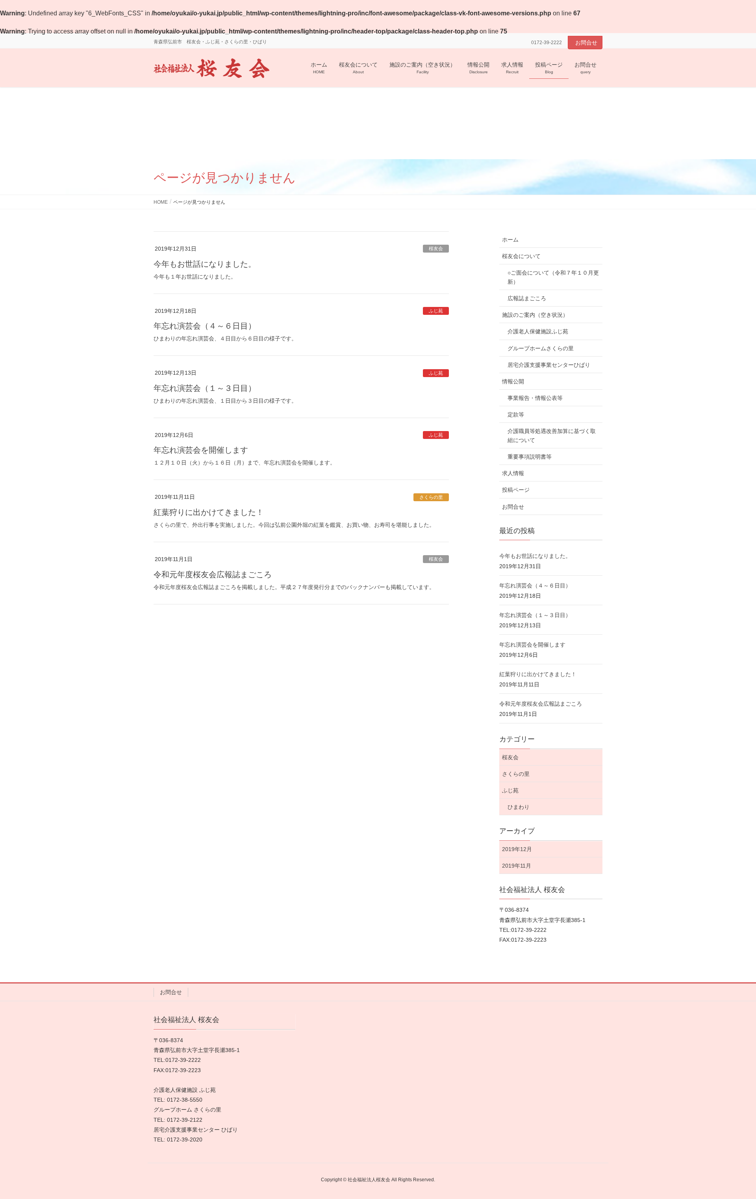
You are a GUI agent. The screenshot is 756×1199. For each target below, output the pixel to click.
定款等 (516, 414)
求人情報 (513, 473)
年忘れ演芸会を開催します (201, 450)
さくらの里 (431, 497)
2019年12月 (517, 849)
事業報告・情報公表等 (535, 398)
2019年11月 (516, 866)
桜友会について (521, 256)
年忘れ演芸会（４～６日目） (205, 326)
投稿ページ (516, 490)
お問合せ (586, 42)
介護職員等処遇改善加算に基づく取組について (552, 435)
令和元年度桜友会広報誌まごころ (213, 574)
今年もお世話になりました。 (205, 264)
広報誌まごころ (527, 298)
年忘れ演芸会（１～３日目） (205, 388)
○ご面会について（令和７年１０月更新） (553, 277)
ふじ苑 (436, 311)
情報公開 (513, 381)
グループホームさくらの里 (541, 348)
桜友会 (436, 248)
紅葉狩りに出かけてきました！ (209, 512)
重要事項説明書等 (530, 457)
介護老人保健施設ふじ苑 (538, 331)
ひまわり (519, 807)
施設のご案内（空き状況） (535, 315)
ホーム (510, 239)
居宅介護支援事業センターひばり (549, 365)
